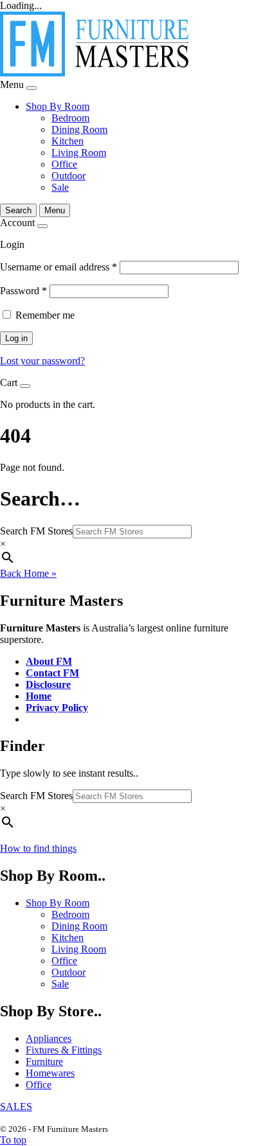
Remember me (45, 315)
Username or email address (58, 266)
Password (23, 290)
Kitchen (67, 141)
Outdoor (68, 175)
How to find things (38, 848)
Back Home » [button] (28, 573)
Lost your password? (42, 360)
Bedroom (70, 117)
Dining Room (79, 129)
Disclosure (48, 684)
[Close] (31, 88)
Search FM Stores (36, 530)
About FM (49, 661)
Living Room (78, 152)
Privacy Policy (57, 707)
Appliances (48, 1038)
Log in (16, 338)
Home (38, 696)
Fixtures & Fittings (64, 1050)
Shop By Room (57, 106)
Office (64, 164)
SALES (16, 1106)
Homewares (50, 1073)
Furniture (44, 1061)
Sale (60, 187)
